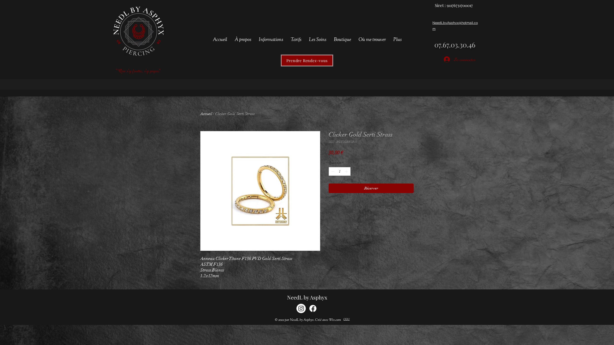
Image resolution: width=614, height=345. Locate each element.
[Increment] (347, 171)
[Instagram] (301, 308)
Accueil (206, 113)
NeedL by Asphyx (307, 297)
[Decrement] (332, 171)
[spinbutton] (339, 171)
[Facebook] (313, 308)
